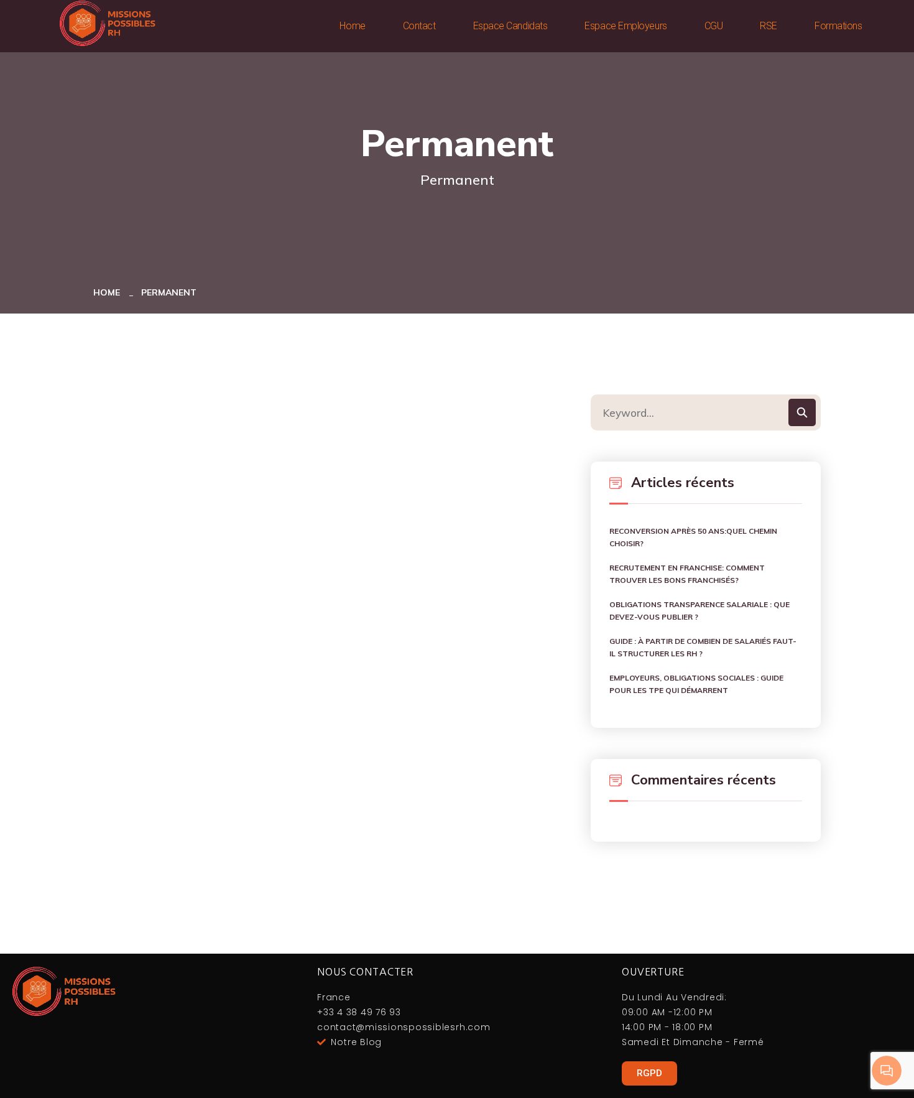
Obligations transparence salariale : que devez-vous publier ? (699, 610)
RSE (768, 26)
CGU (713, 26)
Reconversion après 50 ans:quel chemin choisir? (693, 537)
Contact (419, 26)
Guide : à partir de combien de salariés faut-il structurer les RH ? (702, 647)
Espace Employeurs (625, 26)
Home (352, 26)
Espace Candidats (510, 26)
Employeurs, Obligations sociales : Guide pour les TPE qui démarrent (696, 684)
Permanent (168, 292)
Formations (838, 26)
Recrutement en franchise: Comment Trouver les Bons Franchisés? (687, 574)
